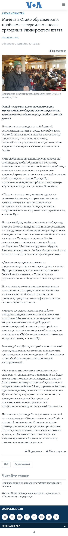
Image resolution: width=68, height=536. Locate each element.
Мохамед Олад (10, 37)
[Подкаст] (41, 517)
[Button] (57, 51)
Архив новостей (13, 13)
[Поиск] (34, 532)
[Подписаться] (49, 517)
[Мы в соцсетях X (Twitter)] (12, 517)
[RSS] (34, 517)
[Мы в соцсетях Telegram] (56, 517)
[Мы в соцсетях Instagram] (27, 517)
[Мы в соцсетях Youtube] (20, 517)
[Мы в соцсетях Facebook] (5, 517)
